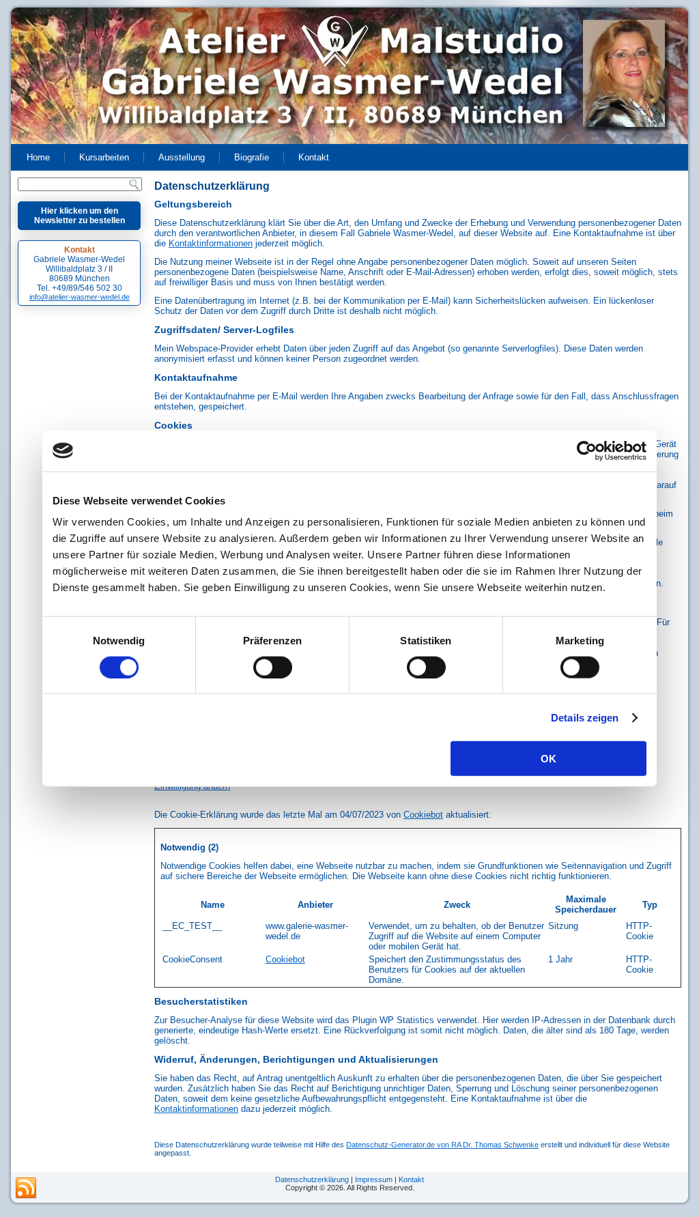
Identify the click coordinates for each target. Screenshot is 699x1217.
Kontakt (313, 157)
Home (38, 157)
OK (548, 758)
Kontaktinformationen (211, 243)
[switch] (272, 667)
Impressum (374, 1179)
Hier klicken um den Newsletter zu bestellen (79, 215)
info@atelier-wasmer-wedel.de (79, 297)
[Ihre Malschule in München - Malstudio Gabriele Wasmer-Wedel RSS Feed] (26, 1188)
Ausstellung (181, 157)
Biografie (251, 157)
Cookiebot (423, 815)
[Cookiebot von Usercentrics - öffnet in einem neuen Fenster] (586, 450)
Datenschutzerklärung (312, 1179)
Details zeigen (584, 717)
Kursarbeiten (104, 157)
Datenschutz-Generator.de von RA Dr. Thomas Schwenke (442, 1145)
